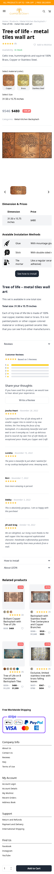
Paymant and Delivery (12, 824)
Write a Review (27, 400)
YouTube (6, 855)
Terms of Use (8, 766)
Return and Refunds (12, 819)
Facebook (6, 846)
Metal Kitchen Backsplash (32, 21)
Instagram (7, 850)
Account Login (9, 784)
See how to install (27, 273)
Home (5, 21)
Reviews (6, 757)
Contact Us (7, 752)
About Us (6, 748)
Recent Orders (9, 797)
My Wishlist (7, 793)
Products (14, 21)
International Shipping (13, 828)
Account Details (9, 788)
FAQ (4, 762)
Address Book (8, 802)
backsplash (10, 429)
